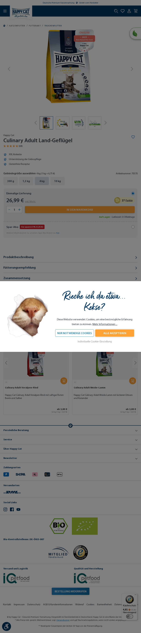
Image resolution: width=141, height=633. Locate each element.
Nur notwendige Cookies (74, 333)
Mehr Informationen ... (104, 324)
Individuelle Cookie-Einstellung (95, 341)
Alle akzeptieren (114, 333)
